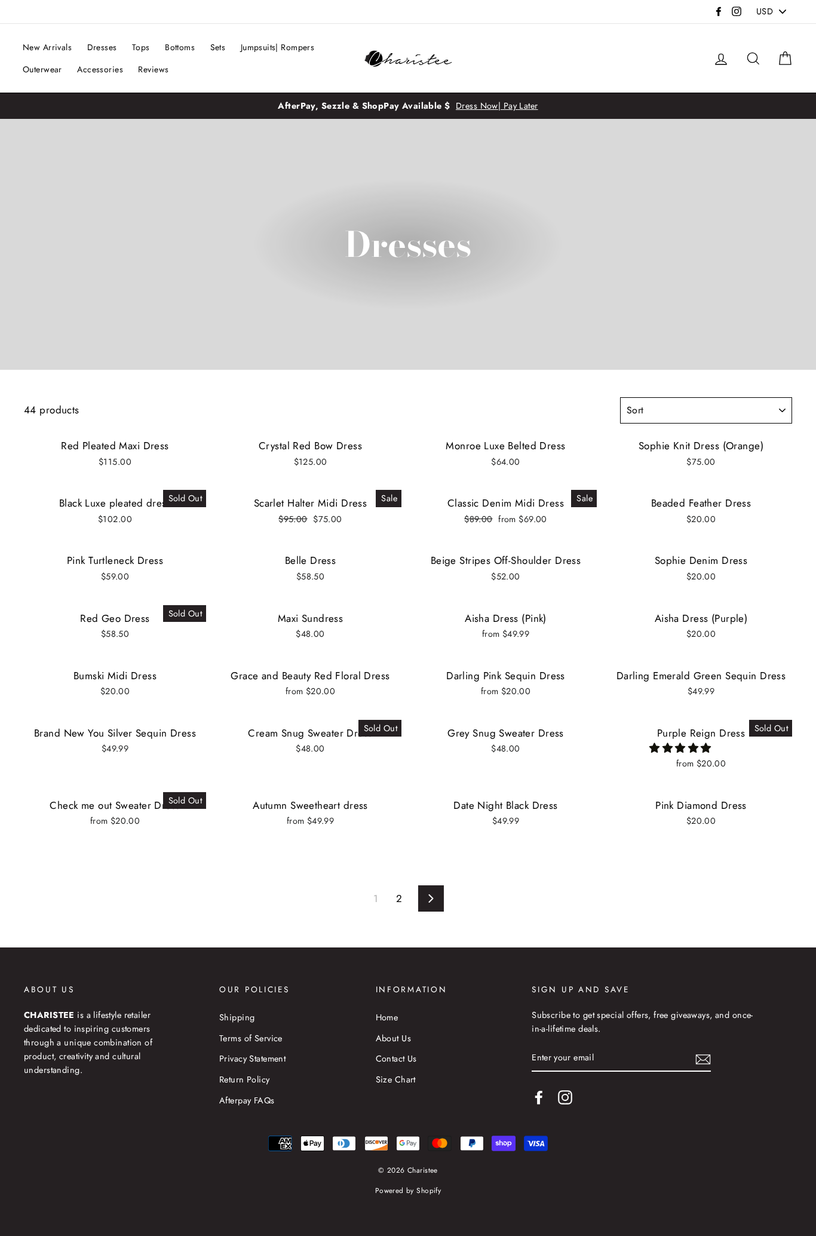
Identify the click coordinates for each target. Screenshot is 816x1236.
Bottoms (180, 47)
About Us (393, 1038)
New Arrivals (47, 47)
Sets (218, 47)
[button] (681, 748)
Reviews (153, 69)
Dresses (102, 47)
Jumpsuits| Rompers (278, 47)
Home (387, 1017)
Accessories (100, 69)
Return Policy (244, 1079)
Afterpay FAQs (247, 1100)
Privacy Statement (252, 1059)
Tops (141, 47)
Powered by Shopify (408, 1190)
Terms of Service (251, 1038)
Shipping (236, 1017)
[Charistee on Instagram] (565, 1097)
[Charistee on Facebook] (539, 1097)
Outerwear (42, 69)
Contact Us (396, 1059)
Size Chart (396, 1079)
